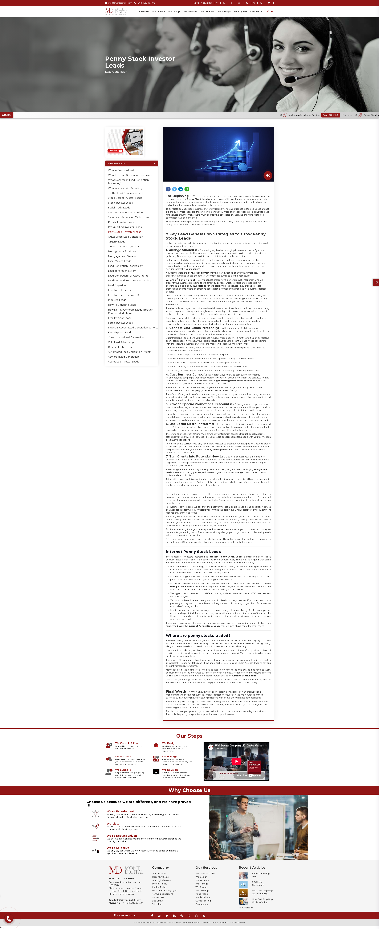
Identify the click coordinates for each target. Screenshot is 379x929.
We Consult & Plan (205, 873)
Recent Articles (160, 877)
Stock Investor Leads (120, 202)
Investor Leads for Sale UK (123, 295)
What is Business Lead (121, 170)
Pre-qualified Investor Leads (125, 227)
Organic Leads (116, 241)
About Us (144, 11)
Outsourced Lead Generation (125, 236)
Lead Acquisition (117, 285)
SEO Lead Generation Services (126, 212)
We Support (240, 11)
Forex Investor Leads (120, 322)
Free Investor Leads (119, 318)
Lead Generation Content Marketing (129, 280)
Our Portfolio (159, 873)
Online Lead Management (123, 246)
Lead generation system (122, 270)
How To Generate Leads (122, 304)
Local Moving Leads (119, 261)
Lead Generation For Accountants (128, 275)
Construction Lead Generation (126, 337)
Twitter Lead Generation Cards (126, 193)
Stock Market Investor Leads (125, 197)
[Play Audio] (268, 175)
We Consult (158, 11)
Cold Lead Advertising (121, 342)
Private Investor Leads (121, 222)
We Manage (224, 11)
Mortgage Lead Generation (124, 256)
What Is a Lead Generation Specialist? (130, 175)
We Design (174, 11)
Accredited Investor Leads (123, 361)
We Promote (207, 11)
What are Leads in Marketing (125, 188)
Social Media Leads (119, 207)
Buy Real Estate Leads (121, 347)
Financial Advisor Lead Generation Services (133, 327)
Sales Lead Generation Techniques (128, 217)
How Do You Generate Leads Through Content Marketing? (130, 311)
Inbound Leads (117, 300)
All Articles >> (246, 907)
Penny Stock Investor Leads (124, 232)
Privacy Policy (159, 883)
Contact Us (256, 11)
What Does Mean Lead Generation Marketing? (128, 182)
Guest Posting (203, 900)
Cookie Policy (159, 887)
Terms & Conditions (162, 894)
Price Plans (201, 894)
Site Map (157, 904)
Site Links (157, 900)
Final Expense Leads (120, 332)
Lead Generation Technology (125, 266)
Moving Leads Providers (122, 251)
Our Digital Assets (161, 880)
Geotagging (201, 904)
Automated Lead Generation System (129, 352)
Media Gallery (202, 897)
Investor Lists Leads (119, 290)
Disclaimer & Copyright (164, 890)
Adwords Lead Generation (123, 356)
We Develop (190, 11)
